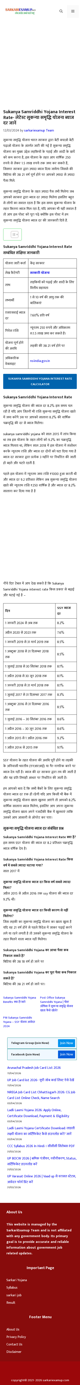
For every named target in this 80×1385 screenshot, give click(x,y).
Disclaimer (14, 1352)
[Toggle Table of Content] (12, 234)
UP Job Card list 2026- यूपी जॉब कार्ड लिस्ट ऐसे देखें (40, 1080)
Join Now (66, 1043)
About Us (12, 1329)
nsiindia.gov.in (40, 361)
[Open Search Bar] (61, 11)
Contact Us (14, 1344)
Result (10, 1303)
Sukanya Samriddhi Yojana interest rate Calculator (40, 381)
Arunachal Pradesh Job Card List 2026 (34, 1068)
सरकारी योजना (40, 273)
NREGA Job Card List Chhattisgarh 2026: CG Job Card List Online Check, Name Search (41, 1095)
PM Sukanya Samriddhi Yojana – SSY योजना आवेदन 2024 (19, 1022)
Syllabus (11, 1288)
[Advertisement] (40, 65)
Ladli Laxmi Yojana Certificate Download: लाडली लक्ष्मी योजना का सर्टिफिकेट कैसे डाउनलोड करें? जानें (41, 1131)
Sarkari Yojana (16, 1280)
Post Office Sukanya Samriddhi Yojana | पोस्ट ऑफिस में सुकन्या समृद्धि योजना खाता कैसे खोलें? (56, 1004)
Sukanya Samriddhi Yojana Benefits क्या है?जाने (19, 999)
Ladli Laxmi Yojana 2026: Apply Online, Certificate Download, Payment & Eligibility (38, 1113)
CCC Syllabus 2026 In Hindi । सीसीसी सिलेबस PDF (41, 1146)
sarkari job (14, 1295)
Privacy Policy (16, 1337)
